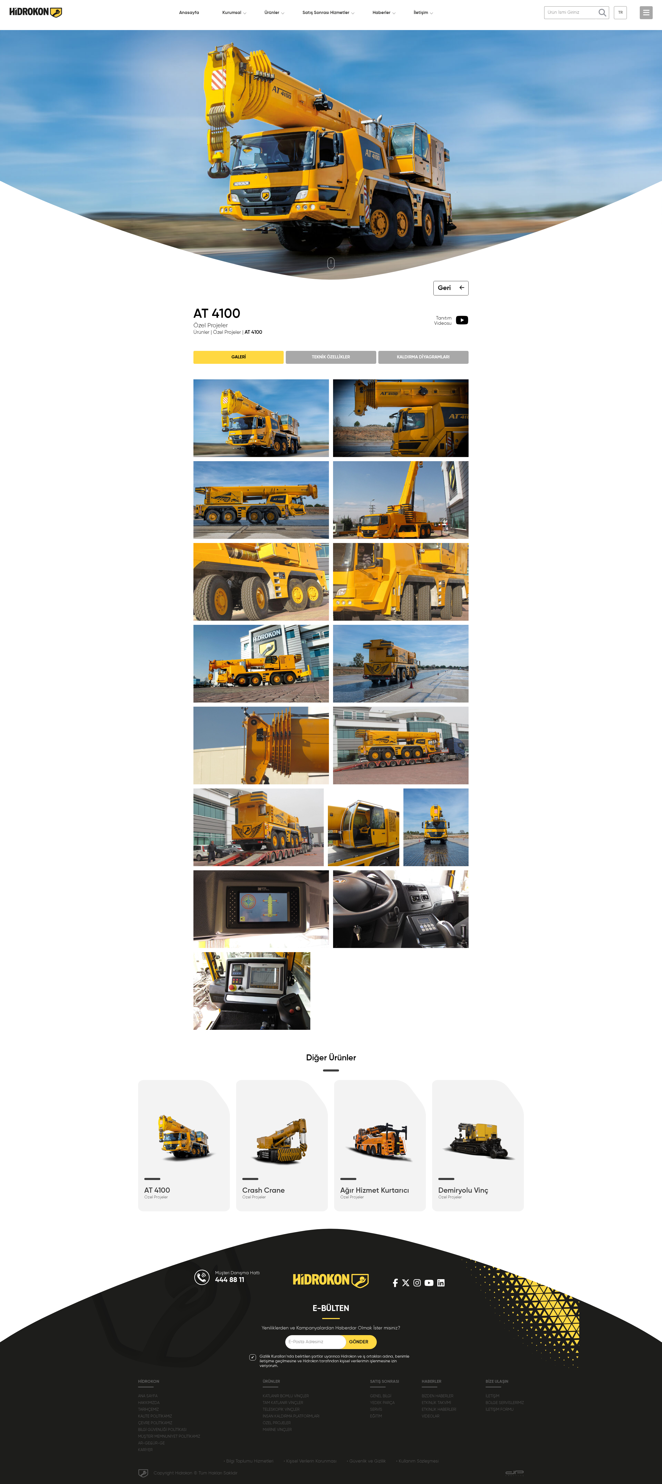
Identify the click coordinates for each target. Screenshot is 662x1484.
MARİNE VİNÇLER (277, 1430)
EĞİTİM (376, 1416)
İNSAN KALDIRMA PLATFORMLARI (291, 1416)
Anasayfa (189, 13)
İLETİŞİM (492, 1396)
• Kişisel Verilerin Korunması (310, 1461)
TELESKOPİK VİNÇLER (281, 1409)
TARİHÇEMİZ (148, 1409)
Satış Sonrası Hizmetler (326, 13)
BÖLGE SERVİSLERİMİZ (505, 1403)
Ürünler (272, 13)
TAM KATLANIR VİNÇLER (283, 1403)
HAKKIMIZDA (149, 1403)
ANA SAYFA (147, 1396)
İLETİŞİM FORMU (500, 1409)
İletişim (421, 13)
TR (620, 13)
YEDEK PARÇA (382, 1403)
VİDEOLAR (430, 1416)
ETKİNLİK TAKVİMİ (436, 1403)
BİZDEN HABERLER (437, 1396)
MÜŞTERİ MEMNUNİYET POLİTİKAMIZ (169, 1436)
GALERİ (238, 357)
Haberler (381, 13)
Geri (444, 288)
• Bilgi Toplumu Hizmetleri (248, 1461)
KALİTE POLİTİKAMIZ (155, 1416)
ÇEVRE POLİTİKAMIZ (155, 1423)
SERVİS (376, 1409)
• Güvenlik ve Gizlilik (366, 1461)
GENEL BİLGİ (380, 1396)
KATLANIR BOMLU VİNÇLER (286, 1396)
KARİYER (145, 1450)
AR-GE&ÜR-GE (151, 1443)
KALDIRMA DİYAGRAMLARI (423, 357)
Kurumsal (231, 13)
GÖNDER (358, 1342)
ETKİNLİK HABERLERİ (439, 1409)
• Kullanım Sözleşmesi (417, 1461)
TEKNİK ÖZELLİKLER (331, 357)
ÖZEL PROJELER (277, 1423)
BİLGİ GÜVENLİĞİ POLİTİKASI (162, 1430)
